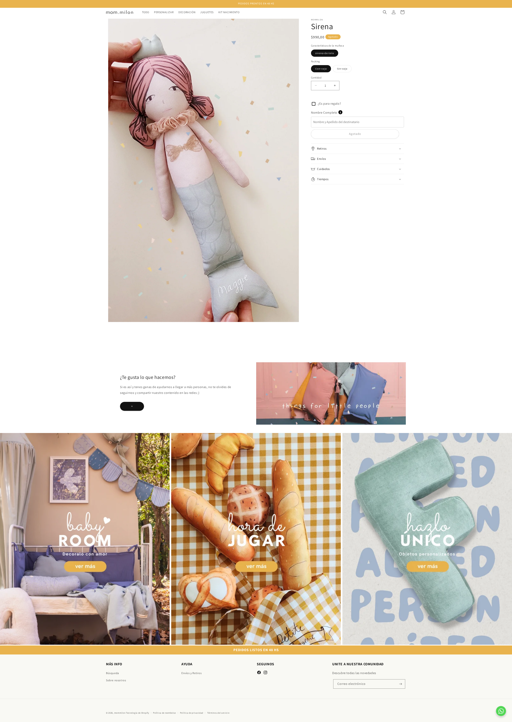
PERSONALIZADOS (357, 435)
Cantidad (316, 77)
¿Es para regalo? (329, 103)
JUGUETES (180, 435)
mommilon (120, 712)
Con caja (323, 69)
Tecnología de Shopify (137, 712)
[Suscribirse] (400, 684)
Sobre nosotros (116, 680)
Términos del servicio (218, 712)
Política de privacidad (191, 712)
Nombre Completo (324, 112)
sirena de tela (326, 54)
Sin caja (344, 69)
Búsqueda (112, 673)
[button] (384, 12)
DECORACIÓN (10, 435)
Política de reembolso (164, 712)
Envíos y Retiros (191, 673)
